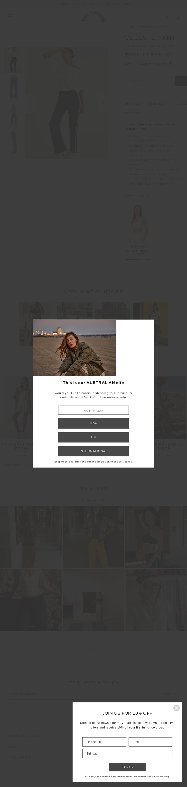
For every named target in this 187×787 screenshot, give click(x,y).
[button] (93, 410)
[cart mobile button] (176, 17)
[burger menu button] (10, 17)
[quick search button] (168, 17)
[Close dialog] (176, 708)
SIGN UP (127, 767)
